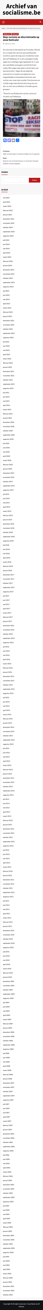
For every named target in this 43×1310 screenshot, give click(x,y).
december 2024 (8, 219)
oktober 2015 (8, 685)
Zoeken (4, 172)
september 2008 (9, 1045)
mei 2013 (6, 808)
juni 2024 (6, 244)
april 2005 (6, 1218)
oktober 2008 (8, 1041)
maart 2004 (7, 1274)
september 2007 (9, 1096)
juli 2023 (6, 291)
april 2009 (6, 1015)
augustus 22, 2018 (10, 43)
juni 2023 (6, 295)
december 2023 (8, 270)
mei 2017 (6, 604)
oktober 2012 (8, 837)
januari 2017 (7, 621)
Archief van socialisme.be (21, 9)
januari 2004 (7, 1282)
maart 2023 (7, 308)
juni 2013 (6, 803)
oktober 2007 (8, 1091)
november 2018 (8, 528)
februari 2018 (8, 566)
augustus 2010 (8, 947)
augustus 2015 (8, 693)
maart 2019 (7, 511)
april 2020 (6, 456)
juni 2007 (6, 1108)
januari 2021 (7, 418)
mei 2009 (6, 1011)
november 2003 (8, 1290)
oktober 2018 (8, 532)
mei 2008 (6, 1062)
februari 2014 (8, 769)
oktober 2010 (8, 939)
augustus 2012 (8, 846)
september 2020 (9, 435)
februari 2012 (8, 871)
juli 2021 (6, 392)
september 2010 (9, 943)
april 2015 (6, 710)
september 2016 (9, 638)
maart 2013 (7, 816)
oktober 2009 (8, 990)
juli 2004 (6, 1257)
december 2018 (8, 524)
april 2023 (6, 304)
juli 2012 (6, 850)
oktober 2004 (8, 1244)
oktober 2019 (8, 481)
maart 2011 (7, 918)
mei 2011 (6, 909)
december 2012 (8, 829)
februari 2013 (8, 820)
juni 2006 (6, 1159)
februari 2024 (8, 261)
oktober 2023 (8, 278)
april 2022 (6, 354)
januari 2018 (7, 570)
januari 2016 (7, 672)
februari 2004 (8, 1278)
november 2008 (8, 1036)
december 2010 (8, 930)
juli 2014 (6, 748)
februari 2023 (8, 312)
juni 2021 (6, 397)
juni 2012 (6, 854)
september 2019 (9, 486)
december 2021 (8, 371)
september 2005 (9, 1197)
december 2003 (8, 1286)
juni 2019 (6, 498)
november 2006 (8, 1138)
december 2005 (8, 1185)
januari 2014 (7, 774)
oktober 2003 (8, 1295)
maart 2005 (7, 1223)
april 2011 (6, 913)
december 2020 (8, 422)
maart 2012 (7, 867)
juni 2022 (6, 346)
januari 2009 (7, 1028)
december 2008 (8, 1032)
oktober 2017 (8, 583)
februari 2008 (8, 1074)
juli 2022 (6, 342)
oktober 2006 (8, 1142)
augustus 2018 (8, 541)
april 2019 (6, 507)
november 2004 (8, 1240)
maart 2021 (7, 409)
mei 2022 (6, 350)
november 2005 (8, 1189)
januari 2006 (7, 1180)
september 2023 (9, 282)
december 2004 (8, 1235)
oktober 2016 (8, 634)
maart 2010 (7, 969)
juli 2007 (6, 1104)
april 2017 (6, 609)
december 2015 (8, 676)
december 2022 (8, 320)
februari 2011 (8, 922)
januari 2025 (7, 215)
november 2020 (8, 426)
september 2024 (9, 232)
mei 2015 (6, 706)
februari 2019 (8, 515)
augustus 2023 (8, 287)
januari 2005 (7, 1231)
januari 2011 (7, 926)
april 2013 (6, 812)
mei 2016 (6, 655)
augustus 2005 (8, 1202)
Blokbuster (7, 34)
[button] (3, 21)
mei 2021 (6, 401)
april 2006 (6, 1168)
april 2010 (6, 964)
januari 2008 (7, 1079)
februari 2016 (8, 668)
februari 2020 (8, 465)
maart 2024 (7, 257)
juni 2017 (6, 600)
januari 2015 (7, 723)
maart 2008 (7, 1070)
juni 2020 (6, 448)
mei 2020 (6, 452)
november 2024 (8, 223)
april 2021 (6, 405)
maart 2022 (7, 359)
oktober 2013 (8, 786)
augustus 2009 (8, 998)
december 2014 (8, 727)
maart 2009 (7, 1019)
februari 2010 (8, 973)
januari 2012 (7, 875)
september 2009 (9, 994)
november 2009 (8, 985)
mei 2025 (6, 198)
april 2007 (6, 1117)
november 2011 (8, 884)
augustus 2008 (8, 1049)
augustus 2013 (8, 795)
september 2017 (9, 587)
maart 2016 (7, 664)
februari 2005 (8, 1227)
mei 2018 (6, 553)
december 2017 (8, 575)
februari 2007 (8, 1125)
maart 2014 (7, 765)
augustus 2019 (8, 490)
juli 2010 (6, 952)
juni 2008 (6, 1058)
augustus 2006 (8, 1151)
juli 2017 (6, 596)
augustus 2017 (8, 592)
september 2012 (9, 841)
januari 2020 (7, 469)
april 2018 (6, 558)
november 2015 (8, 681)
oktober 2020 (8, 431)
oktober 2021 (8, 380)
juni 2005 (6, 1210)
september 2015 (9, 689)
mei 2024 (6, 248)
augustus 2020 (8, 439)
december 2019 (8, 473)
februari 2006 (8, 1176)
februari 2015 (8, 719)
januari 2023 (7, 316)
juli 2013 (6, 799)
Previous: (21, 152)
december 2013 (8, 778)
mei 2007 (6, 1113)
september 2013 (9, 791)
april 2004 (6, 1269)
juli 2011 (6, 901)
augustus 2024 (8, 236)
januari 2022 (7, 367)
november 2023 (8, 274)
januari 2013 (7, 825)
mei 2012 (6, 858)
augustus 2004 (8, 1252)
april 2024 (6, 253)
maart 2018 (7, 562)
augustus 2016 (8, 642)
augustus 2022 (8, 337)
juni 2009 (6, 1007)
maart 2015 (7, 714)
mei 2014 (6, 757)
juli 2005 (6, 1206)
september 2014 (9, 740)
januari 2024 (7, 265)
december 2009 (8, 981)
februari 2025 (8, 210)
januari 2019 (7, 520)
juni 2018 (6, 549)
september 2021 (9, 384)
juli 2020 (6, 443)
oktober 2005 (8, 1193)
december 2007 (8, 1083)
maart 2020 (7, 460)
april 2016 (6, 659)
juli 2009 (6, 1002)
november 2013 (8, 782)
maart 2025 (7, 206)
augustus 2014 (8, 744)
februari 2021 (8, 414)
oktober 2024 (8, 227)
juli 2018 (6, 545)
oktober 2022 (8, 329)
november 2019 (8, 477)
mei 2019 (6, 503)
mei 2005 (6, 1214)
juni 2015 (6, 702)
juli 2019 (6, 494)
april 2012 (6, 863)
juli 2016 (6, 647)
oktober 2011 (8, 888)
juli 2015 (6, 697)
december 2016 (8, 625)
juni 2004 (6, 1261)
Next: (20, 161)
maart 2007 (7, 1121)
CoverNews (31, 1304)
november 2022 (8, 325)
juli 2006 (6, 1155)
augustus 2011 (8, 897)
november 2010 (8, 935)
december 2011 (8, 880)
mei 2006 (6, 1163)
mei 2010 (6, 960)
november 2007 (8, 1087)
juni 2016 (6, 651)
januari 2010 (7, 977)
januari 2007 (7, 1130)
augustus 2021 (8, 388)
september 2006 (9, 1146)
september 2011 (9, 892)
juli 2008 (6, 1053)
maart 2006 (7, 1172)
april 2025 (6, 202)
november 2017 (8, 579)
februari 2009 (8, 1024)
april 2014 (6, 761)
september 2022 (9, 333)
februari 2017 (8, 617)
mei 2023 (6, 299)
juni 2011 (6, 905)
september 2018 (9, 537)
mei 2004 (6, 1265)
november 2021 (8, 376)
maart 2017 (7, 613)
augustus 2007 (8, 1100)
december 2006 (8, 1134)
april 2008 (6, 1066)
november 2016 (8, 630)
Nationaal (15, 34)
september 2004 (9, 1248)
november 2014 (8, 731)
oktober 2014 (8, 736)
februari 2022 (8, 363)
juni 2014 (6, 753)
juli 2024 (6, 240)
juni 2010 (6, 956)
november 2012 (8, 833)
